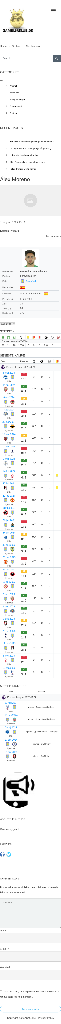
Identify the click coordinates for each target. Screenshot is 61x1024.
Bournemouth (16, 106)
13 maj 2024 (11, 715)
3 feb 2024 (9, 508)
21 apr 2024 (11, 752)
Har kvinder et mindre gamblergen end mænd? (32, 141)
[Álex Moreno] (30, 200)
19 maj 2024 (11, 703)
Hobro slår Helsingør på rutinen (24, 155)
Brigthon (13, 113)
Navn (4, 930)
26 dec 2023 (9, 557)
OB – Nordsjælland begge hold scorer (27, 162)
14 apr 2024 (9, 385)
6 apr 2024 (9, 397)
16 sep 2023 (9, 668)
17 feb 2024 (9, 483)
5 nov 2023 (9, 655)
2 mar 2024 (9, 459)
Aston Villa (31, 281)
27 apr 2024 (11, 740)
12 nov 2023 (9, 643)
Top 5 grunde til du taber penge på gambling (30, 148)
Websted (5, 967)
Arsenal (13, 86)
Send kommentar (30, 1009)
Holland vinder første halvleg (23, 169)
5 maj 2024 (9, 372)
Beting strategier (17, 99)
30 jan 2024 (9, 520)
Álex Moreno (15, 179)
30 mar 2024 (9, 422)
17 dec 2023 (9, 582)
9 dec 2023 (9, 594)
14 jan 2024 (9, 532)
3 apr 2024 (9, 409)
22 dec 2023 (9, 569)
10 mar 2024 (9, 446)
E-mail (4, 949)
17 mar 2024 (9, 434)
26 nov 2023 (9, 631)
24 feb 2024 (9, 471)
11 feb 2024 (9, 496)
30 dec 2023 (9, 545)
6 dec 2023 (9, 606)
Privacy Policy (46, 1018)
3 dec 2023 (9, 619)
